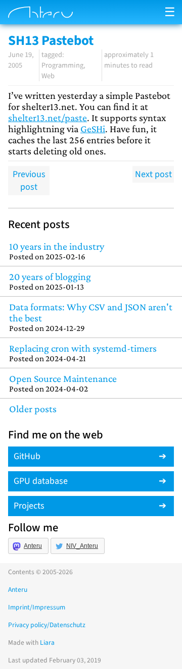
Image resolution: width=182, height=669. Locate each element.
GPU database (41, 481)
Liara (47, 642)
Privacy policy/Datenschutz (46, 625)
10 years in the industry (56, 251)
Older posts (33, 408)
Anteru (33, 545)
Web (48, 76)
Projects (29, 505)
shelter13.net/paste (47, 117)
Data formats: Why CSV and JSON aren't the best (90, 317)
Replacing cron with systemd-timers (83, 353)
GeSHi (92, 128)
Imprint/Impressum (36, 607)
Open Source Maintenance (63, 383)
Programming (62, 65)
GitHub (27, 456)
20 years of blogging (50, 281)
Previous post (29, 180)
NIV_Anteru (82, 545)
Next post (153, 174)
